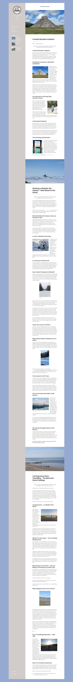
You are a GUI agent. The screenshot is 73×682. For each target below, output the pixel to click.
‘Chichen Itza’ (50, 55)
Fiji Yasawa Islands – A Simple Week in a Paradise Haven (19, 39)
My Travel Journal (15, 26)
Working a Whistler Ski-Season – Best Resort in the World (43, 190)
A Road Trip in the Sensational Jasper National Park (19, 49)
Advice (13, 29)
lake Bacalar (54, 141)
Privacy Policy (14, 671)
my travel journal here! (49, 154)
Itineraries (13, 28)
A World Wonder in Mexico (43, 39)
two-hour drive (47, 210)
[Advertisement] (17, 76)
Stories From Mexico (18, 43)
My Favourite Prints (15, 31)
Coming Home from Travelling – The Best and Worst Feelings (43, 478)
